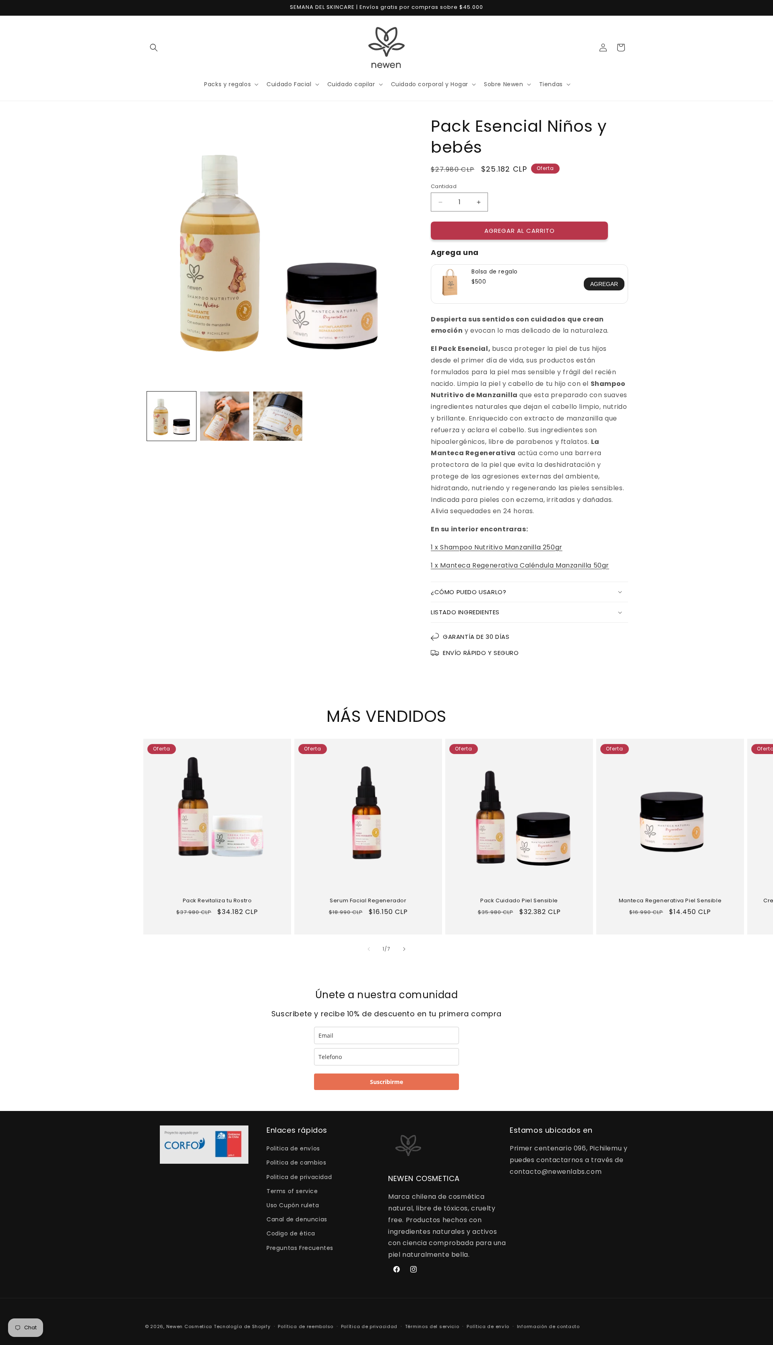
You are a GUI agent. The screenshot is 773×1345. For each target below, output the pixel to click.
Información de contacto (548, 1326)
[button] (154, 47)
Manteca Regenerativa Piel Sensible (670, 900)
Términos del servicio (432, 1326)
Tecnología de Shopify (242, 1326)
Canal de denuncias (297, 1219)
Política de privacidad (369, 1326)
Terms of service (292, 1191)
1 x (496, 547)
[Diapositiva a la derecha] (404, 949)
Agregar (604, 284)
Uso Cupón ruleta (293, 1205)
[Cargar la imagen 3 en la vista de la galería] (277, 416)
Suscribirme (386, 1082)
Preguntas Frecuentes (300, 1248)
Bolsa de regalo (494, 271)
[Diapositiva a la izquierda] (369, 949)
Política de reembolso (305, 1326)
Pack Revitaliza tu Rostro (217, 900)
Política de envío (488, 1326)
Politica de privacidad (299, 1177)
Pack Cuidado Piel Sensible (519, 900)
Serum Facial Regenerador (368, 900)
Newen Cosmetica (189, 1326)
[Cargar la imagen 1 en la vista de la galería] (171, 416)
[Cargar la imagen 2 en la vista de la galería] (224, 416)
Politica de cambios (296, 1162)
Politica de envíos (293, 1148)
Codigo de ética (291, 1233)
